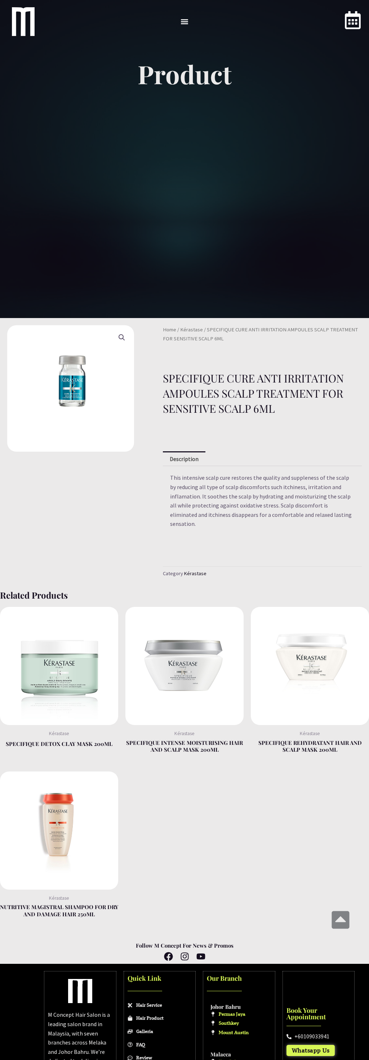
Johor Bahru (225, 1006)
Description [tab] (184, 458)
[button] (185, 22)
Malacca (220, 1054)
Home (169, 329)
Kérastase (191, 329)
